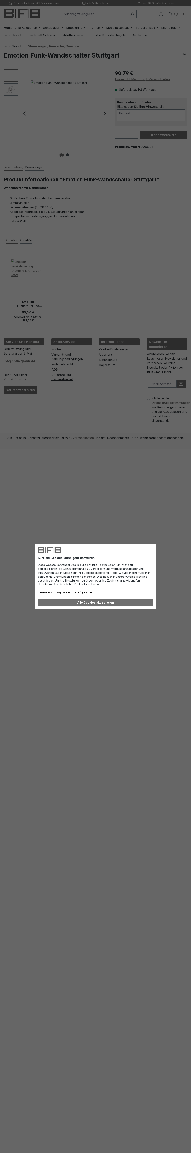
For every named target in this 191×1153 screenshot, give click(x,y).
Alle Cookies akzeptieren (95, 602)
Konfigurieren (83, 592)
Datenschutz (45, 592)
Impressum (64, 592)
